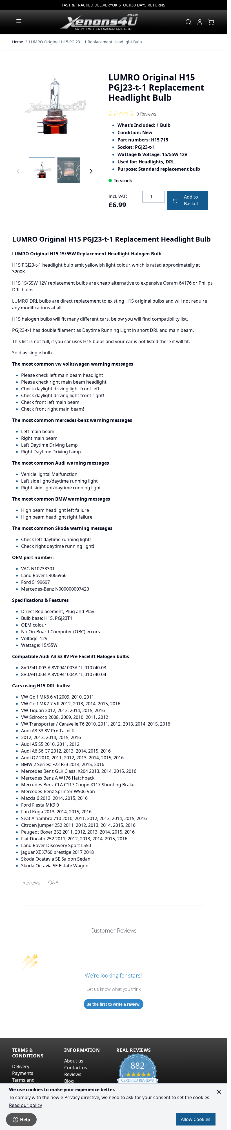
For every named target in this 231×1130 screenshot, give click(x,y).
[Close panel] (219, 1092)
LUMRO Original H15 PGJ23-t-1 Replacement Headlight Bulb (85, 41)
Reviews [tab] (31, 882)
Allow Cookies (195, 1119)
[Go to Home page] (99, 21)
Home (17, 41)
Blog (69, 1081)
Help (25, 1120)
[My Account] (200, 22)
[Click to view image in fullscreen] (54, 108)
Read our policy (25, 1105)
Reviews (72, 1074)
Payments (22, 1073)
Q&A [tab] (53, 882)
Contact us (75, 1067)
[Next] (91, 171)
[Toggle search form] (188, 22)
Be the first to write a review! (113, 1004)
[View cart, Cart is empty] (211, 22)
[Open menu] (19, 21)
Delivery (20, 1066)
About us (73, 1061)
